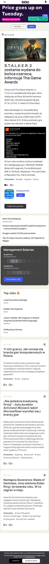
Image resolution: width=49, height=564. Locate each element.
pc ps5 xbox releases (26, 519)
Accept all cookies (31, 561)
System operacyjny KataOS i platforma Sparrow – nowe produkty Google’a (24, 227)
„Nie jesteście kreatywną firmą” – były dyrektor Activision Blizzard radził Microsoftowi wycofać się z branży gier (22, 407)
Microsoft (29, 454)
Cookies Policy (30, 557)
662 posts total (7, 222)
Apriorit (6, 303)
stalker (20, 179)
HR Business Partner (13, 329)
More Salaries (11, 279)
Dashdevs (7, 324)
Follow (31, 26)
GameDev (10, 179)
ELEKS (6, 312)
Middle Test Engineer (13, 309)
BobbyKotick (27, 458)
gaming (19, 454)
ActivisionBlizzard (12, 458)
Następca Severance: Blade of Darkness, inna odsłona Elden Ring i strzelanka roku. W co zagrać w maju (24, 485)
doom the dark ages (13, 516)
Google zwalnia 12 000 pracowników (19, 233)
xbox (37, 179)
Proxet (6, 332)
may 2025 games (23, 513)
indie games (10, 519)
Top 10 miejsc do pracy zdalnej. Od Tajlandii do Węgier (23, 239)
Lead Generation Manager (15, 300)
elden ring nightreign (32, 516)
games (28, 179)
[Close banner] (47, 4)
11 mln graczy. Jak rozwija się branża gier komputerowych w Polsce (24, 352)
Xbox (39, 454)
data (18, 379)
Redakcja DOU (22, 190)
